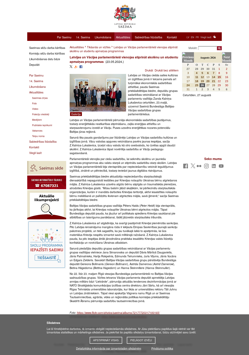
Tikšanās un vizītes (98, 47)
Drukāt (149, 70)
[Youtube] (222, 167)
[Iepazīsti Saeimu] (46, 244)
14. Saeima (83, 37)
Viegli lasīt (205, 37)
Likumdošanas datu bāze (44, 59)
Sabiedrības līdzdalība (148, 37)
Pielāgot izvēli (141, 340)
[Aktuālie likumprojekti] (46, 204)
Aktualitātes (123, 37)
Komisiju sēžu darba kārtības (47, 53)
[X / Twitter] (193, 166)
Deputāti (34, 65)
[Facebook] (186, 167)
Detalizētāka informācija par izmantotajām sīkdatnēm (108, 348)
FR (197, 37)
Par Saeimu (64, 37)
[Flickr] (200, 167)
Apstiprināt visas (106, 340)
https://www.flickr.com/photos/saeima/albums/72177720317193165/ (118, 313)
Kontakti (172, 37)
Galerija (76, 114)
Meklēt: (193, 48)
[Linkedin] (214, 167)
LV (188, 37)
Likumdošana (103, 37)
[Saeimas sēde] (46, 168)
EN (192, 37)
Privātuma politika (162, 348)
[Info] (46, 182)
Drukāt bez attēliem (167, 70)
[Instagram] (207, 167)
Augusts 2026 (208, 57)
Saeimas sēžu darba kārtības (47, 48)
